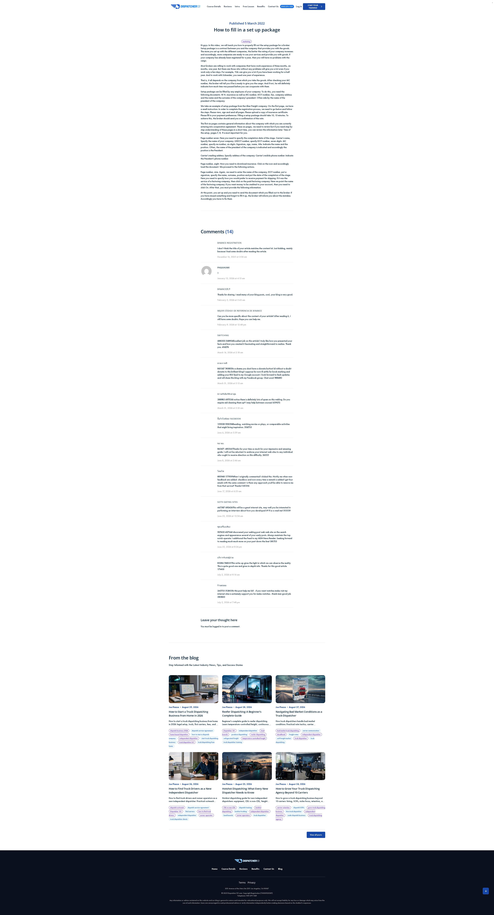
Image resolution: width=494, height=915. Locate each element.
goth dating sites (227, 502)
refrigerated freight (231, 738)
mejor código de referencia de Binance (239, 310)
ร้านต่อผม (222, 585)
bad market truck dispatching (288, 730)
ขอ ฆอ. (220, 443)
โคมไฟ (220, 471)
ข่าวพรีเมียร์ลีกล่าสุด (226, 394)
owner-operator (206, 815)
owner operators (243, 815)
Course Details (214, 6)
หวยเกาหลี (222, 363)
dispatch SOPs (298, 807)
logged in (217, 626)
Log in (299, 6)
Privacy (251, 882)
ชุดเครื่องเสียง (223, 526)
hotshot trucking (241, 811)
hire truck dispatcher (294, 811)
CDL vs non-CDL (229, 807)
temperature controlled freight (253, 738)
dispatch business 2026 (179, 730)
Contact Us (273, 6)
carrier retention (283, 807)
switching (223, 335)
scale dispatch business (296, 815)
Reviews (228, 6)
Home (214, 869)
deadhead (281, 734)
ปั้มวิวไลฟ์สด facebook (229, 418)
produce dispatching (239, 734)
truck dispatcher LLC (186, 742)
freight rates (293, 734)
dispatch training (245, 807)
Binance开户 (223, 289)
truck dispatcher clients (178, 819)
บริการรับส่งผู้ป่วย (225, 557)
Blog (280, 869)
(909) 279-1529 (287, 6)
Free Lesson (248, 6)
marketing (246, 41)
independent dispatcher (188, 738)
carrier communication (311, 730)
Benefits (261, 6)
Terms (242, 882)
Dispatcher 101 (229, 730)
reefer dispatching (258, 734)
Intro (237, 6)
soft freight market (284, 738)
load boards (228, 815)
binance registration (229, 243)
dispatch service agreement (202, 730)
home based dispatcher (179, 734)
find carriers (190, 811)
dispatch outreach (177, 807)
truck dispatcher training (233, 742)
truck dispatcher (301, 738)
